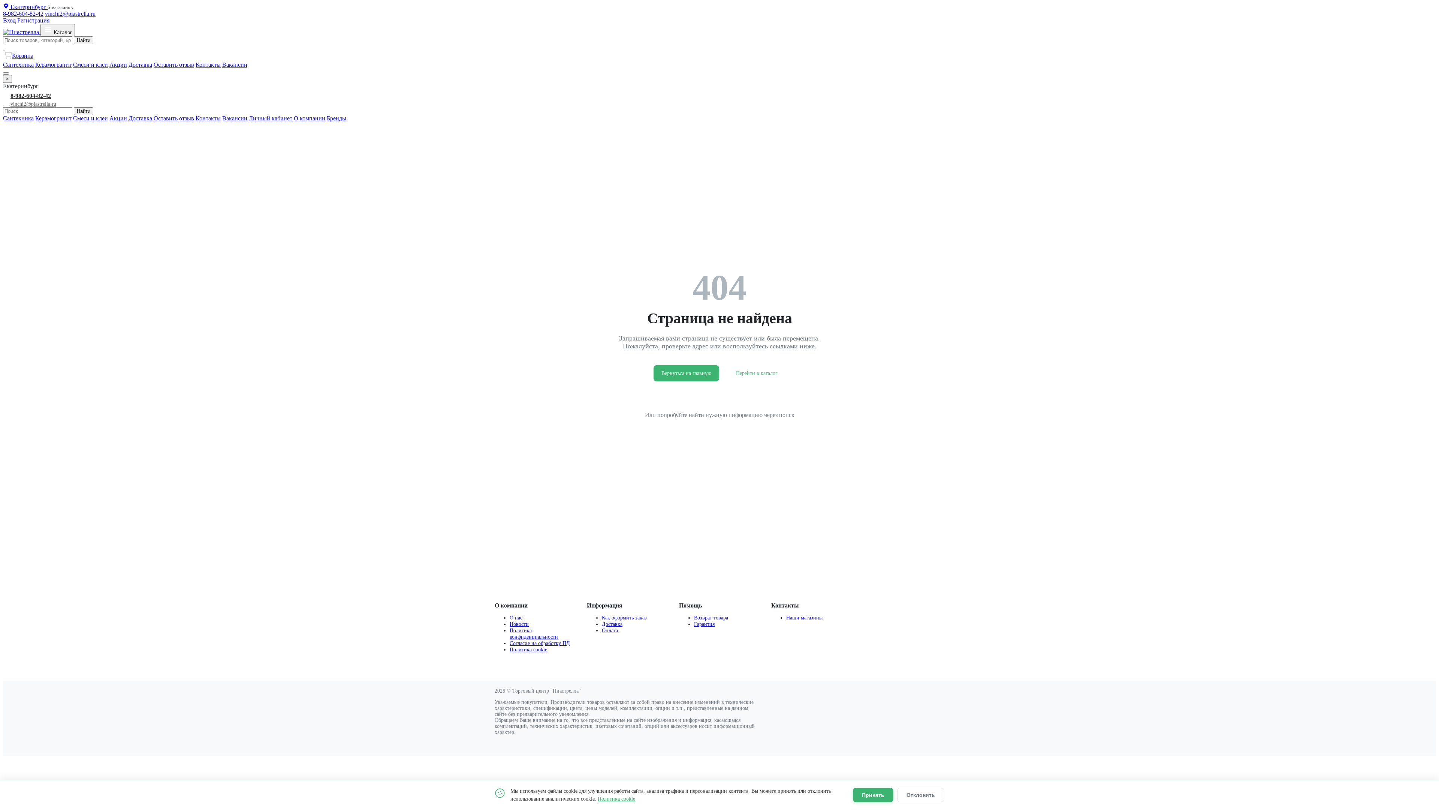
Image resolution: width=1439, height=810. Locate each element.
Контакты (208, 65)
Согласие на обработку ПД (540, 643)
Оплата (610, 630)
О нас (516, 618)
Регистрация (33, 20)
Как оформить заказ (624, 618)
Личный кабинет (270, 118)
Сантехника (18, 65)
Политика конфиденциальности (534, 633)
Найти (83, 40)
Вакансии (234, 65)
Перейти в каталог (757, 373)
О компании (309, 118)
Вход (9, 20)
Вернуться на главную (686, 373)
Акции (118, 65)
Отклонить (920, 795)
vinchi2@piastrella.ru (70, 13)
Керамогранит (53, 65)
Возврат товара (711, 618)
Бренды (336, 118)
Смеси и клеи (90, 65)
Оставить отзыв (174, 65)
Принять (873, 795)
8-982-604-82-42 (23, 13)
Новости (519, 624)
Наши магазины (804, 618)
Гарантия (704, 624)
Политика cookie (528, 649)
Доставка (140, 65)
